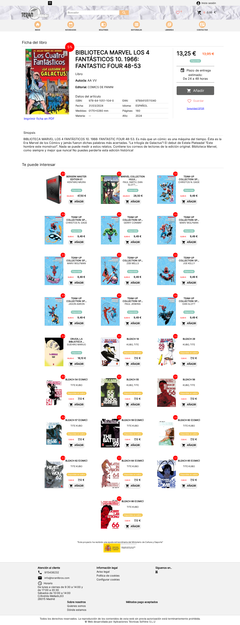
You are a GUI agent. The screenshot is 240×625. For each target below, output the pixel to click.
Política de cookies (108, 575)
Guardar (198, 101)
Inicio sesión (209, 3)
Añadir (197, 90)
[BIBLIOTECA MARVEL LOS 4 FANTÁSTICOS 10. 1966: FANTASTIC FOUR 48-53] (47, 81)
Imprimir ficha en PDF (39, 118)
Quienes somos (76, 605)
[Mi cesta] (199, 12)
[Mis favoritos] (178, 12)
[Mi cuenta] (198, 3)
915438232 (51, 572)
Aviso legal (103, 571)
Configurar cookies (108, 579)
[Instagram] (50, 3)
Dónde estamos (76, 609)
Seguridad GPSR (195, 108)
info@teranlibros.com (56, 577)
